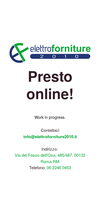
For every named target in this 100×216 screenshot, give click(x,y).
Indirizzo (49, 149)
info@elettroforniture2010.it (50, 136)
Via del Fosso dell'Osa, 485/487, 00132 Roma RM (50, 158)
